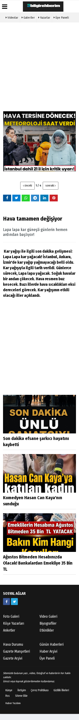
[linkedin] (44, 198)
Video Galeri (48, 616)
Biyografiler (48, 623)
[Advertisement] (39, 66)
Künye (8, 690)
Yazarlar (44, 17)
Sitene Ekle (21, 696)
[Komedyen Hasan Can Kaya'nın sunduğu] (39, 473)
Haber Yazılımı (13, 703)
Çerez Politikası (40, 690)
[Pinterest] (54, 198)
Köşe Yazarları (13, 623)
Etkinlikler (47, 630)
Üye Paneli (62, 17)
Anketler (9, 630)
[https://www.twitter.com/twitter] (14, 601)
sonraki (50, 185)
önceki (28, 185)
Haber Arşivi (48, 651)
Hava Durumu (13, 644)
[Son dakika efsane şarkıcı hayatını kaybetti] (39, 414)
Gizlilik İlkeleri (61, 690)
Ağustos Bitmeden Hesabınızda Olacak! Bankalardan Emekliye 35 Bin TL (38, 563)
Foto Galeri (11, 616)
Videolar (12, 17)
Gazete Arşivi (12, 658)
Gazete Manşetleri (16, 651)
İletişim (21, 690)
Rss (7, 696)
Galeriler (29, 17)
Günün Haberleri (52, 644)
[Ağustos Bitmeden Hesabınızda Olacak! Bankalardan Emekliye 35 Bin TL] (39, 532)
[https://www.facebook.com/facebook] (6, 601)
